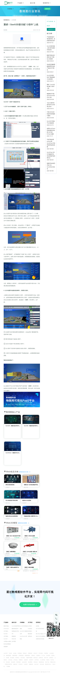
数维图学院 (46, 3)
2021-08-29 (50, 160)
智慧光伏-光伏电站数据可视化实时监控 (33, 484)
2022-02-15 (50, 125)
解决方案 (32, 3)
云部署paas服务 (7, 641)
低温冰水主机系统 (26, 500)
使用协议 (30, 636)
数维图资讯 (7, 20)
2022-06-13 (50, 81)
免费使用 (47, 9)
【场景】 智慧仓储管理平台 (12, 567)
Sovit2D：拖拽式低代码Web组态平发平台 (16, 425)
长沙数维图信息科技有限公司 (21, 672)
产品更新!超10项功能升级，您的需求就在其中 (51, 38)
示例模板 (9, 9)
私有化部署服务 (7, 644)
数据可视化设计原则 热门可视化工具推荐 (51, 57)
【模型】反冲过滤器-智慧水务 (29, 551)
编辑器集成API (15, 628)
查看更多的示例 (24, 472)
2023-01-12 (50, 42)
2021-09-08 (50, 149)
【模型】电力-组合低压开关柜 (13, 536)
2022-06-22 (50, 61)
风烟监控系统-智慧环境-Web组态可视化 (34, 516)
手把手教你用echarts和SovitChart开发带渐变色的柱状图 (51, 143)
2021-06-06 (50, 171)
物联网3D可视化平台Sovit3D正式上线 (51, 95)
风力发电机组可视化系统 (12, 500)
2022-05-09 (50, 99)
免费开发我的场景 (29, 604)
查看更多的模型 (23, 523)
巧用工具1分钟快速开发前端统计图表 (51, 113)
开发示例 (14, 638)
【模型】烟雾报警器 (11, 551)
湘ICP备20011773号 (45, 672)
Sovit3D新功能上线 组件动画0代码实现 (51, 47)
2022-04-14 (50, 108)
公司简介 (30, 626)
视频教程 (14, 636)
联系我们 (30, 631)
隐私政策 (30, 633)
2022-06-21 (50, 72)
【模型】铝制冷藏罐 (29, 567)
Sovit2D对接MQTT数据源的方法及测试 (51, 77)
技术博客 (14, 641)
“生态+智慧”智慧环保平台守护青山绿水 (51, 104)
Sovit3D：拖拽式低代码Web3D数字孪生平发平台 (36, 425)
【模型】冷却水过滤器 (29, 536)
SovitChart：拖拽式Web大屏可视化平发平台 (17, 452)
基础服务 (6, 646)
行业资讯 (30, 628)
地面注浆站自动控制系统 (12, 516)
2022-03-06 (50, 117)
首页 (8, 3)
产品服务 (19, 3)
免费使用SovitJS (52, 29)
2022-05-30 (50, 90)
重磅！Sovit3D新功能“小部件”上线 (51, 86)
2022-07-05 (50, 52)
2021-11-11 (50, 136)
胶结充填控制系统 (10, 484)
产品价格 (22, 9)
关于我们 (35, 9)
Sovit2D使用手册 (16, 626)
